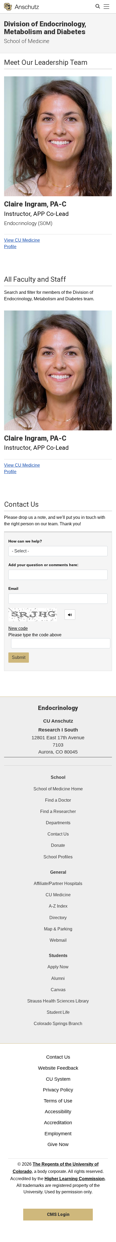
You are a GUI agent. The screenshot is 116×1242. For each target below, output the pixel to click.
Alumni (58, 978)
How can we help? (25, 541)
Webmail (58, 940)
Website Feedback (58, 1068)
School (58, 777)
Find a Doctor (58, 800)
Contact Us (58, 834)
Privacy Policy (58, 1090)
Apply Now (58, 967)
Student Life (58, 1012)
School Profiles (58, 857)
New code (18, 628)
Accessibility (58, 1111)
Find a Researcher (58, 811)
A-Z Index (58, 906)
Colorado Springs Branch (58, 1023)
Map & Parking (58, 929)
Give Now (58, 1144)
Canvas (58, 989)
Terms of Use (58, 1101)
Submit (18, 657)
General (58, 872)
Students (58, 955)
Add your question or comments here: (43, 565)
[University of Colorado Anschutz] (21, 6)
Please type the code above (35, 635)
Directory (58, 917)
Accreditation (58, 1122)
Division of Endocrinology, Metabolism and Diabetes (45, 28)
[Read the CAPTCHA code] (69, 614)
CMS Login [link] (58, 1214)
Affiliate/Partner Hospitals (58, 883)
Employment (58, 1133)
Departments (58, 822)
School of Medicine (26, 41)
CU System (58, 1079)
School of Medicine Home (58, 789)
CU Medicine (58, 895)
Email (13, 589)
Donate (58, 845)
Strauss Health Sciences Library (58, 1001)
